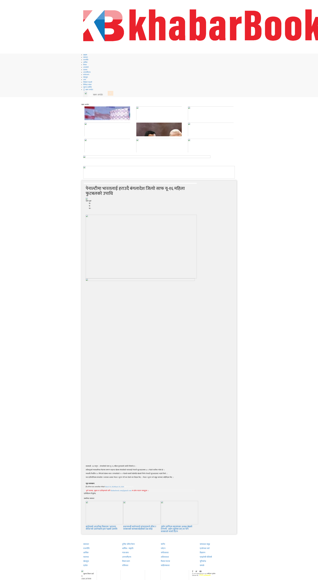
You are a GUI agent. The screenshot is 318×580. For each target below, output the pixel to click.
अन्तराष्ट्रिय (126, 557)
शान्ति (163, 544)
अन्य (84, 80)
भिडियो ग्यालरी (87, 82)
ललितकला (165, 557)
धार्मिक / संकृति (127, 548)
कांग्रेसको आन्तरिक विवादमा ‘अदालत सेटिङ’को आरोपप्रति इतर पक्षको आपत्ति (101, 528)
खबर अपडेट (89, 90)
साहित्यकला (165, 565)
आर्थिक (85, 62)
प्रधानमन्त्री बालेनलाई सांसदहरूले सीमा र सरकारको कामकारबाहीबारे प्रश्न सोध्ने (139, 528)
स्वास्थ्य (86, 557)
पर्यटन (163, 548)
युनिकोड (203, 561)
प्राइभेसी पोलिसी (206, 557)
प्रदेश (85, 565)
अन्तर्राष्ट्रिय (87, 72)
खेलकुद (85, 77)
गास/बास (125, 552)
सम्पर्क (202, 565)
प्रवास (85, 70)
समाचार (85, 57)
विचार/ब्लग (126, 561)
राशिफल (125, 565)
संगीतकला (165, 552)
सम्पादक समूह (205, 544)
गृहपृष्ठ (85, 55)
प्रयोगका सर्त (205, 548)
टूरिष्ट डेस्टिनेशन (128, 544)
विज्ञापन (202, 552)
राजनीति (85, 60)
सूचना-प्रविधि (87, 87)
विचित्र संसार (87, 85)
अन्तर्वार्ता (86, 67)
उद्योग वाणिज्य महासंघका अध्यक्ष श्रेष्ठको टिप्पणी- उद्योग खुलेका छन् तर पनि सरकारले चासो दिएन (176, 529)
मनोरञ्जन (86, 75)
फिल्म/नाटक (165, 561)
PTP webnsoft (205, 575)
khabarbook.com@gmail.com (121, 490)
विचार (85, 65)
